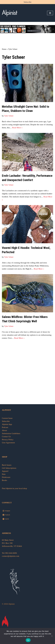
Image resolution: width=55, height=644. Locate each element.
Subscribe (27, 2)
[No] (52, 636)
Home (4, 49)
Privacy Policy (7, 440)
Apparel (5, 471)
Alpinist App (7, 424)
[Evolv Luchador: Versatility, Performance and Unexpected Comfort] (27, 152)
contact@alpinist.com (10, 556)
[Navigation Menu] (50, 13)
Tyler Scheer (8, 116)
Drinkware (6, 477)
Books (4, 480)
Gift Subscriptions (9, 468)
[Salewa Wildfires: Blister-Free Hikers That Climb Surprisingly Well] (27, 293)
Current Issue (7, 418)
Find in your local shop (14, 488)
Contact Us (6, 436)
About (4, 430)
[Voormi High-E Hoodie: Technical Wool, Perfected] (27, 224)
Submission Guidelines (11, 433)
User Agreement (8, 443)
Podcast (5, 427)
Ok (28, 640)
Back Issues (6, 465)
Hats (4, 474)
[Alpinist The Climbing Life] (9, 13)
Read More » (17, 128)
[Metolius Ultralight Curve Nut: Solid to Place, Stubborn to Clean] (27, 83)
